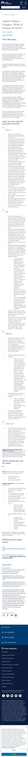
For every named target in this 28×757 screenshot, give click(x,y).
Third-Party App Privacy (8, 677)
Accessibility (5, 652)
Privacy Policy (15, 586)
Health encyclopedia (9, 14)
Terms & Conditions (7, 671)
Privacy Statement (11, 747)
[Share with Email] (3, 615)
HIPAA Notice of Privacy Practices (10, 664)
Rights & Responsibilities (8, 674)
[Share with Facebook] (7, 615)
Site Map (4, 686)
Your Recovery (6, 568)
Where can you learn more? (10, 573)
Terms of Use (5, 586)
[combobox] (10, 7)
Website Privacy (6, 661)
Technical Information (7, 683)
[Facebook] (7, 695)
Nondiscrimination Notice (8, 655)
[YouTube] (11, 695)
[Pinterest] (15, 695)
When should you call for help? (11, 571)
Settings (14, 750)
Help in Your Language (7, 658)
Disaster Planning (6, 680)
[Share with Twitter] (11, 615)
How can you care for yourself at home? (13, 569)
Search (24, 7)
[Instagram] (20, 695)
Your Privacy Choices (7, 667)
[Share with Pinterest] (15, 615)
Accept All (14, 754)
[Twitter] (3, 695)
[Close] (26, 727)
